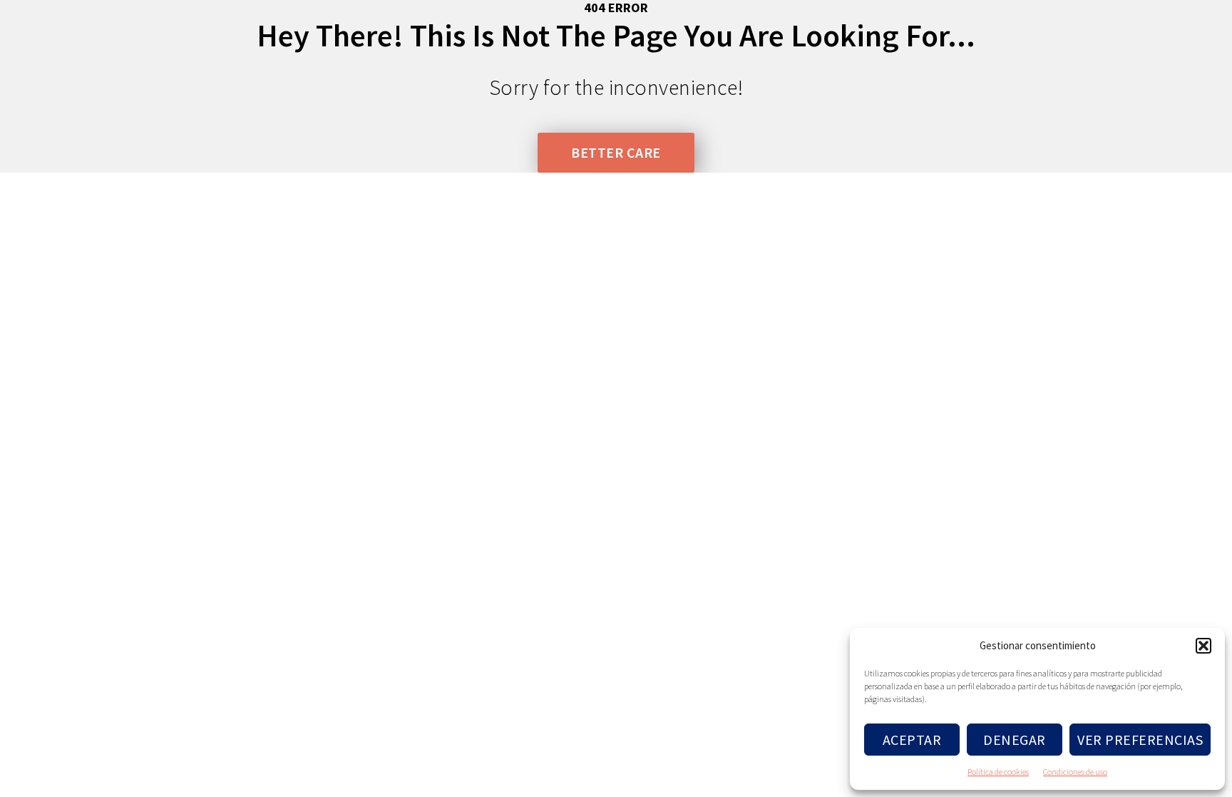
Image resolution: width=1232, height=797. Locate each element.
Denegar (1014, 739)
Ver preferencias (1140, 739)
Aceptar (912, 739)
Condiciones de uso (1075, 771)
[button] (1203, 646)
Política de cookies (998, 771)
